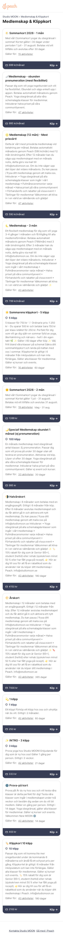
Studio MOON (10, 16)
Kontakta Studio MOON (22, 930)
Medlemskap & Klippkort (35, 16)
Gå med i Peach (45, 930)
